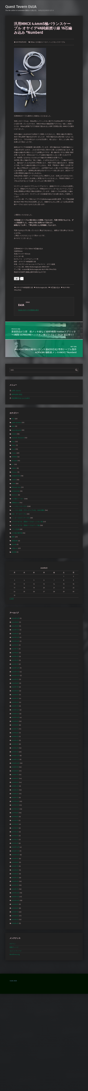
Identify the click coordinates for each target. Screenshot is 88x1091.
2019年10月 (15, 717)
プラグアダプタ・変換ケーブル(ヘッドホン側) (27, 521)
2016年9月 (15, 858)
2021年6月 (15, 653)
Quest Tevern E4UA (20, 6)
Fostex (14, 453)
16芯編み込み (55, 287)
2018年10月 (15, 763)
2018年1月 (15, 797)
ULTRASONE (16, 491)
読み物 (14, 544)
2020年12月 (15, 668)
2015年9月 (15, 904)
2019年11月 (15, 714)
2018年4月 (15, 786)
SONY (13, 483)
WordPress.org (15, 954)
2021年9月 (15, 645)
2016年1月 (15, 889)
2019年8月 (15, 725)
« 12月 (12, 599)
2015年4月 (15, 923)
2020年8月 (15, 683)
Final (13, 442)
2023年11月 (15, 630)
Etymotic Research (18, 438)
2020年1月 (15, 706)
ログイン (13, 944)
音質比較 (15, 541)
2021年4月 (15, 656)
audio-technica (16, 422)
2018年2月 (15, 794)
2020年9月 (15, 679)
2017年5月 (15, 828)
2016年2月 (15, 885)
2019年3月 (15, 744)
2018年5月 (15, 782)
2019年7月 (15, 729)
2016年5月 (15, 874)
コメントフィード (16, 951)
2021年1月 (15, 664)
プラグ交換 (15, 529)
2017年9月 (15, 813)
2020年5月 (15, 694)
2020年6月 (15, 691)
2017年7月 (15, 820)
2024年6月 (15, 626)
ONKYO (14, 468)
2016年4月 (15, 878)
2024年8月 (15, 622)
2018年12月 (15, 756)
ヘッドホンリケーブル (57, 42)
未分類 (14, 552)
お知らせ (15, 548)
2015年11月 (15, 897)
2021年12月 (15, 637)
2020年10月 (15, 675)
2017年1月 (15, 843)
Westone (15, 495)
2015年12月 (15, 893)
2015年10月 (15, 900)
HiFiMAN (14, 457)
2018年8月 (15, 771)
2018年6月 (15, 778)
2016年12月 (15, 847)
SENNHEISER (16, 476)
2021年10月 (15, 641)
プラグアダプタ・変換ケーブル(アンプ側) (26, 525)
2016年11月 (15, 851)
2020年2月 (15, 702)
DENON (14, 434)
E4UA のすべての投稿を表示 (28, 310)
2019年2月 (15, 748)
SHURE (14, 480)
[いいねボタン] (16, 278)
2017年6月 (15, 824)
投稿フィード (14, 947)
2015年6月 (15, 916)
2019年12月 (15, 710)
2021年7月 (15, 649)
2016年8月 (15, 862)
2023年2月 (15, 634)
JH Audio (14, 461)
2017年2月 (15, 839)
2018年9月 (15, 767)
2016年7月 (15, 866)
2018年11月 (15, 759)
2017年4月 (15, 832)
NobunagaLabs (41, 287)
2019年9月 (15, 721)
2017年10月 (15, 809)
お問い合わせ (16, 391)
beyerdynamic (16, 430)
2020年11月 (15, 672)
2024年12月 (15, 618)
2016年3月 (15, 881)
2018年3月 (15, 790)
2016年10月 (15, 855)
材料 (13, 537)
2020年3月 (15, 698)
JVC (13, 464)
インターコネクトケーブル (21, 518)
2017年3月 (15, 836)
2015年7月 (15, 912)
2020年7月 (15, 687)
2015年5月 (15, 919)
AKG (13, 419)
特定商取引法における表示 (21, 398)
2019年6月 (15, 733)
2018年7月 (15, 775)
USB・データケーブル (19, 514)
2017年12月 (15, 801)
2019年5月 (15, 736)
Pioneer (14, 472)
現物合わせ (15, 502)
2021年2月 (15, 660)
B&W (13, 426)
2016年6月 (15, 870)
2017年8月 (15, 817)
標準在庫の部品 (17, 394)
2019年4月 (15, 740)
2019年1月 (15, 752)
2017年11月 (15, 805)
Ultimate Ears (16, 487)
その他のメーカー (41, 42)
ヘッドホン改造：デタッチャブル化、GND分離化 (28, 510)
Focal (13, 449)
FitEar (32, 42)
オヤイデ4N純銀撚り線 (24, 287)
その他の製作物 (17, 533)
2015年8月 (15, 908)
